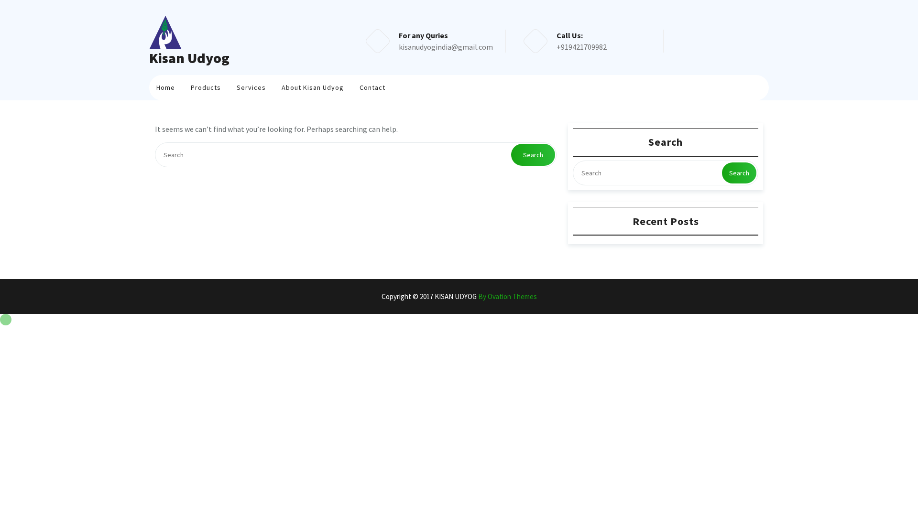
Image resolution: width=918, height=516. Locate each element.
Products (206, 87)
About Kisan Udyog (313, 87)
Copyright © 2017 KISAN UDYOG (459, 296)
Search (533, 154)
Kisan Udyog (189, 58)
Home (165, 87)
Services (251, 87)
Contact (372, 87)
